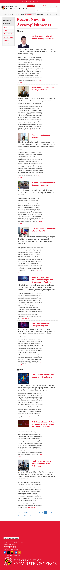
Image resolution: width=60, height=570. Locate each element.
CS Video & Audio (8, 37)
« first (19, 512)
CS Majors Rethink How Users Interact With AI (44, 229)
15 (55, 512)
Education (20, 14)
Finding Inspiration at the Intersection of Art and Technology (42, 463)
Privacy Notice (16, 555)
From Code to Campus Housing (41, 136)
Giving (56, 14)
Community (40, 14)
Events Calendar (8, 34)
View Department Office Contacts (11, 538)
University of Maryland (30, 1)
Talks (5, 30)
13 (48, 512)
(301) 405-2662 (14, 549)
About (36, 6)
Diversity (49, 14)
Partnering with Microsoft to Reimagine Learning (43, 183)
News (5, 27)
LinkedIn (16, 552)
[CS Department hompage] (30, 561)
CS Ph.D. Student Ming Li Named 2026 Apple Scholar (43, 37)
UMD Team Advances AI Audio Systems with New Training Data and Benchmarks (44, 424)
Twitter (8, 552)
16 (18, 515)
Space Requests (49, 6)
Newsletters (7, 43)
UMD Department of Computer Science (14, 7)
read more (31, 130)
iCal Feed (6, 40)
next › (25, 515)
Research (11, 14)
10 (39, 512)
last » (30, 515)
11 (42, 512)
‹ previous (25, 512)
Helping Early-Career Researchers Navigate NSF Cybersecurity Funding (42, 279)
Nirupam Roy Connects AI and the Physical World (44, 88)
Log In (56, 6)
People (4, 14)
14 (51, 512)
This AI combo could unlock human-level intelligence (43, 375)
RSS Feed (19, 552)
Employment (30, 6)
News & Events (30, 14)
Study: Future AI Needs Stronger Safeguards (41, 324)
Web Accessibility (8, 555)
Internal (42, 6)
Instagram (12, 552)
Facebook (5, 552)
